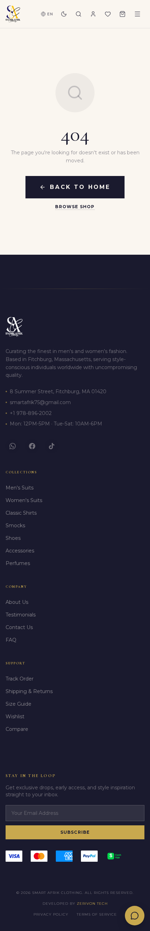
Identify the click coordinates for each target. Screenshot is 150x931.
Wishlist (15, 716)
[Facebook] (32, 446)
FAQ (11, 640)
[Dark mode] (63, 14)
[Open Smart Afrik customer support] (134, 915)
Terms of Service (97, 914)
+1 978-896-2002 (31, 413)
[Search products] (78, 14)
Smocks (15, 525)
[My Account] (93, 14)
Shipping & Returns (29, 691)
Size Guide (18, 704)
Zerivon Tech (92, 903)
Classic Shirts (21, 513)
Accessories (20, 551)
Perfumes (18, 563)
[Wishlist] (107, 14)
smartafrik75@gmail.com (40, 402)
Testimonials (21, 615)
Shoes (13, 538)
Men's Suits (19, 488)
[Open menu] (137, 14)
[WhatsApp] (13, 446)
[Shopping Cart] (122, 14)
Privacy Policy (50, 914)
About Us (17, 602)
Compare (17, 729)
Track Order (19, 679)
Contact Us (19, 627)
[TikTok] (52, 446)
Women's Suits (24, 500)
